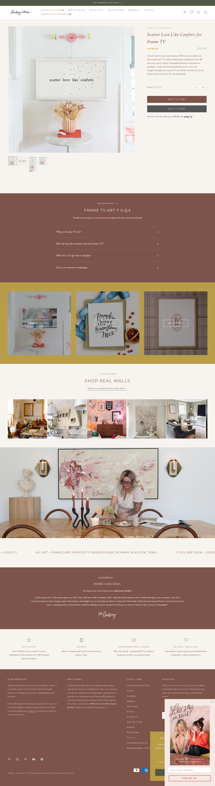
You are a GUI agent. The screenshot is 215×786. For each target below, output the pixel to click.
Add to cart (177, 99)
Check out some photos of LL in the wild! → (107, 388)
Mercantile (134, 10)
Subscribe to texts (134, 722)
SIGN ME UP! (189, 778)
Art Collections (116, 10)
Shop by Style (96, 10)
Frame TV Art (39, 323)
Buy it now (177, 109)
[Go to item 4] (43, 160)
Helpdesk (131, 701)
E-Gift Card (132, 716)
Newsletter (131, 696)
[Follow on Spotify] (41, 759)
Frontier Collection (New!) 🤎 (56, 14)
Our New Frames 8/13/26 (138, 685)
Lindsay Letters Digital (159, 28)
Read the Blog (133, 732)
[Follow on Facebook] (9, 759)
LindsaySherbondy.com (137, 742)
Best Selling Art (76, 10)
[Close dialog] (212, 701)
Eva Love (131, 737)
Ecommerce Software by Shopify (55, 773)
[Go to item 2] (22, 160)
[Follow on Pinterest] (25, 759)
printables (107, 323)
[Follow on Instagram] (17, 759)
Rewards (131, 727)
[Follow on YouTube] (33, 759)
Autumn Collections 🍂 (52, 10)
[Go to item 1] (12, 160)
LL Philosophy (105, 577)
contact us (31, 711)
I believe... (149, 10)
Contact (130, 690)
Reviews (130, 711)
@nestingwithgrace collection (140, 748)
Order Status (132, 706)
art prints (175, 323)
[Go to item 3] (32, 164)
